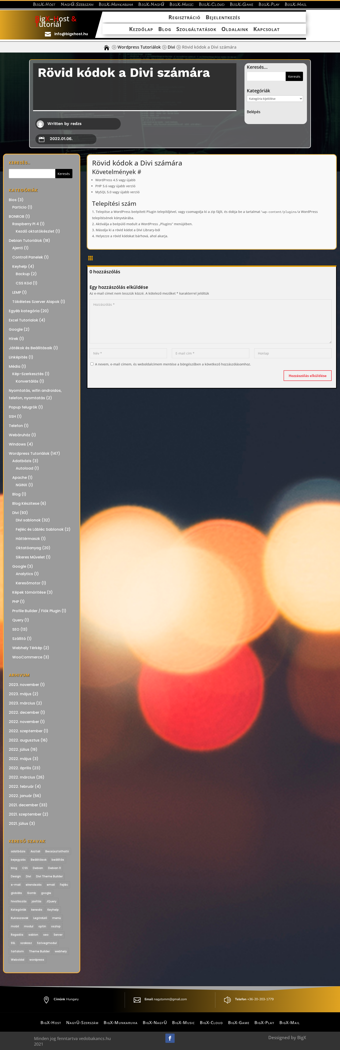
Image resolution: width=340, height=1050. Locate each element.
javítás (36, 901)
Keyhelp (19, 266)
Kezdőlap (141, 29)
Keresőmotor (28, 583)
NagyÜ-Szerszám (77, 5)
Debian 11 (54, 868)
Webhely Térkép (27, 648)
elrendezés (34, 885)
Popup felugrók (23, 407)
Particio (19, 207)
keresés (36, 910)
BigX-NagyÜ (151, 5)
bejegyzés (18, 860)
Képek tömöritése (29, 592)
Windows (17, 444)
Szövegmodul (47, 943)
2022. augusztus (24, 740)
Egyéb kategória (24, 311)
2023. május (20, 694)
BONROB (16, 216)
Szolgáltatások (196, 29)
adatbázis (18, 851)
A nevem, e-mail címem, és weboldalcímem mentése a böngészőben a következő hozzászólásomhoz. (173, 364)
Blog (164, 29)
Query (17, 620)
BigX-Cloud (212, 5)
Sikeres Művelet (30, 557)
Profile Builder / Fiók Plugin (36, 611)
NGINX (21, 485)
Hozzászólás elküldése (308, 375)
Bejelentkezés (223, 17)
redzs (76, 123)
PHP (15, 601)
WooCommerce (27, 657)
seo (46, 935)
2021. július (18, 823)
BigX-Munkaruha (116, 5)
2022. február (21, 786)
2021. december (23, 805)
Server (58, 935)
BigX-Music (182, 5)
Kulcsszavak (19, 918)
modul (28, 926)
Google (16, 329)
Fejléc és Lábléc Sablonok (40, 529)
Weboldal (17, 960)
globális (16, 893)
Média (14, 366)
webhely (61, 951)
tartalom (17, 951)
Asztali (35, 851)
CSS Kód (24, 283)
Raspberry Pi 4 (25, 224)
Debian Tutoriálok (25, 240)
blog (14, 868)
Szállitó (19, 638)
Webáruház (19, 435)
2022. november (24, 721)
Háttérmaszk (28, 538)
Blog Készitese (25, 503)
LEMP (16, 292)
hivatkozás (19, 901)
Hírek (13, 338)
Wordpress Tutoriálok (139, 47)
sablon (33, 935)
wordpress (36, 960)
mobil (15, 926)
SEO (15, 629)
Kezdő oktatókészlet (35, 231)
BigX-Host (44, 5)
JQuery (51, 901)
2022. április (20, 768)
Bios (13, 200)
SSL (13, 943)
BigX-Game (241, 5)
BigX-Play (269, 5)
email (51, 885)
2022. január (20, 795)
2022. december (24, 712)
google (46, 893)
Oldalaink (234, 29)
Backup (23, 274)
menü (56, 918)
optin (42, 926)
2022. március (22, 777)
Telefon (16, 425)
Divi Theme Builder (49, 876)
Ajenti (17, 248)
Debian (38, 868)
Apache (19, 477)
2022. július (19, 749)
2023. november (24, 684)
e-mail (16, 885)
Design (16, 876)
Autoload (24, 468)
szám (128, 203)
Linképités (18, 357)
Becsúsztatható (57, 851)
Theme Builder (39, 951)
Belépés (253, 111)
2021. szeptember (25, 814)
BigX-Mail (296, 5)
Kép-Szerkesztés (28, 374)
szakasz (26, 943)
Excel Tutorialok (23, 320)
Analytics (24, 573)
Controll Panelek (27, 257)
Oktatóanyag (28, 548)
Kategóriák (18, 910)
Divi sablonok (28, 520)
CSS (25, 868)
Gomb (31, 893)
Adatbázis (21, 461)
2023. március (22, 703)
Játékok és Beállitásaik (30, 348)
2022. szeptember (26, 731)
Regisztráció (184, 17)
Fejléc (64, 885)
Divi (171, 47)
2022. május (20, 758)
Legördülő (40, 918)
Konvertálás (27, 381)
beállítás (58, 860)
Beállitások (38, 860)
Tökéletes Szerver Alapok (35, 301)
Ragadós (17, 935)
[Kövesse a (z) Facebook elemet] (170, 1038)
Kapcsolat (266, 29)
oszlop (56, 926)
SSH (12, 416)
